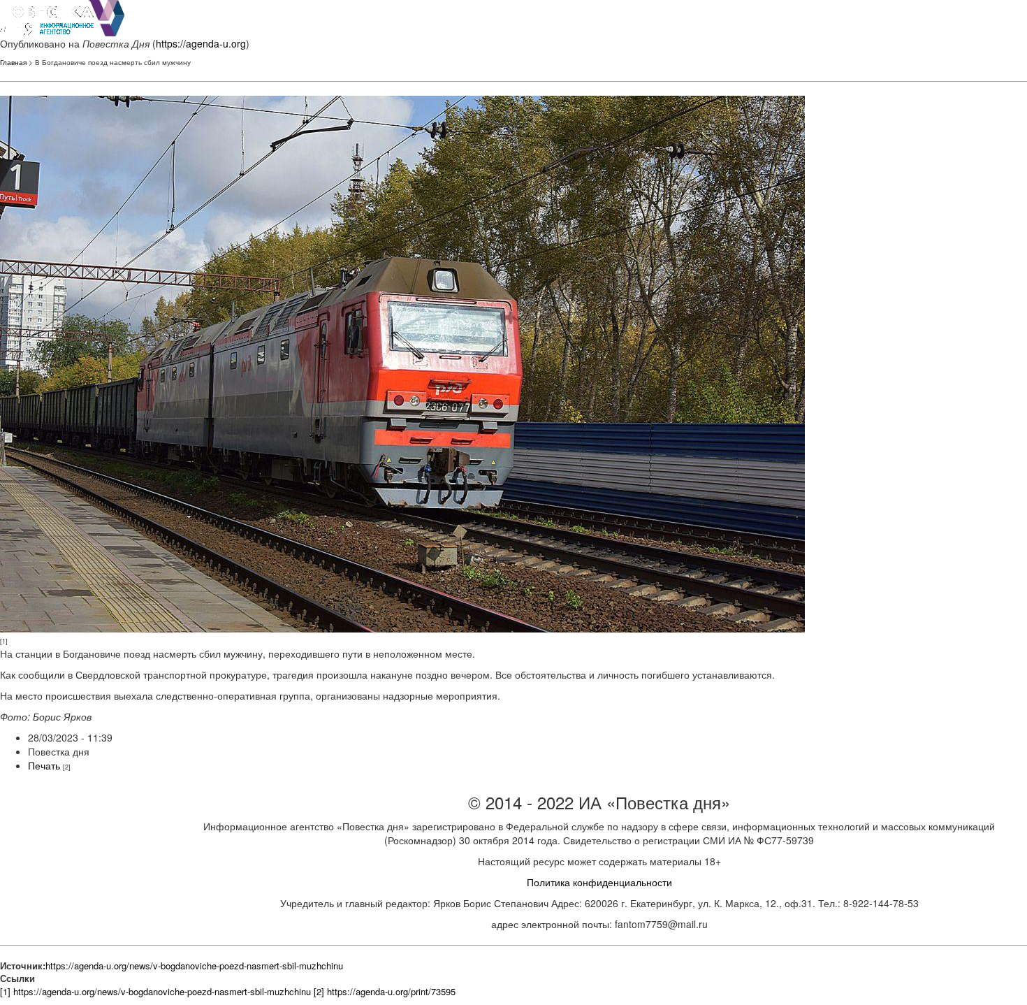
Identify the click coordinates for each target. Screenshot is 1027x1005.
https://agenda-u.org (201, 43)
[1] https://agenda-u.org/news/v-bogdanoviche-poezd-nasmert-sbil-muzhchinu (155, 991)
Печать (44, 765)
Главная (13, 62)
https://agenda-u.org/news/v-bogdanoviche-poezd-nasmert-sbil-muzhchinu (194, 965)
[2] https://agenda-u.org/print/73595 (385, 991)
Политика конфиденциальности (599, 882)
